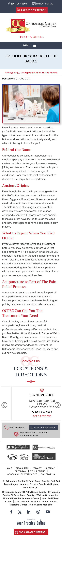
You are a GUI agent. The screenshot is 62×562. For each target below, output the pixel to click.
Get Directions (42, 416)
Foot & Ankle (32, 37)
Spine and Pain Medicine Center (31, 501)
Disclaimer (22, 468)
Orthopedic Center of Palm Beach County (24, 492)
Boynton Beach (42, 395)
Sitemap (50, 468)
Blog (16, 72)
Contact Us (48, 474)
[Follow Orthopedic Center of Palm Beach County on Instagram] (38, 512)
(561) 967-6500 (19, 3)
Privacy (37, 468)
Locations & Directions (31, 371)
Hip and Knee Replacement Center (21, 498)
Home (8, 72)
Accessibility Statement (22, 474)
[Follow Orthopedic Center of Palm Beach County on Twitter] (19, 512)
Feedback (20, 471)
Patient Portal (44, 3)
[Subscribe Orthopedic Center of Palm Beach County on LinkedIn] (28, 512)
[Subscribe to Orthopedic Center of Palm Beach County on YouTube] (47, 512)
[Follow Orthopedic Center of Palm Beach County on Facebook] (11, 512)
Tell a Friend (37, 471)
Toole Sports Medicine (40, 504)
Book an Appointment (33, 10)
